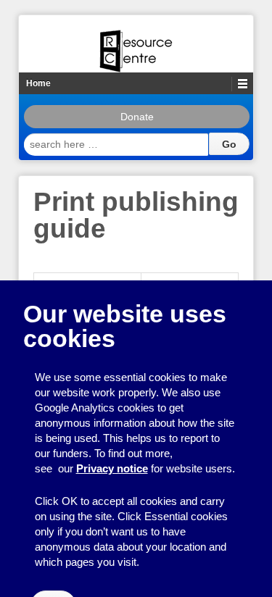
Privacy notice (112, 468)
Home (38, 83)
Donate (137, 116)
